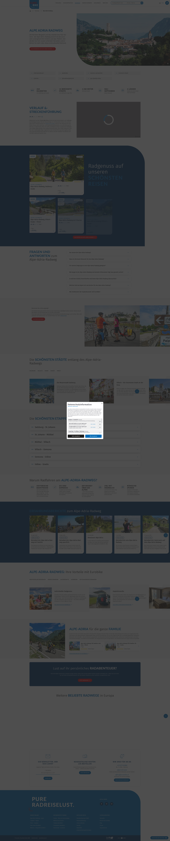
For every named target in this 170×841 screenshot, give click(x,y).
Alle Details (93, 424)
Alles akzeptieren (93, 436)
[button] (98, 421)
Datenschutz (75, 406)
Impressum (70, 406)
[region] (85, 425)
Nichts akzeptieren (76, 436)
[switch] (99, 421)
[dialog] (85, 420)
